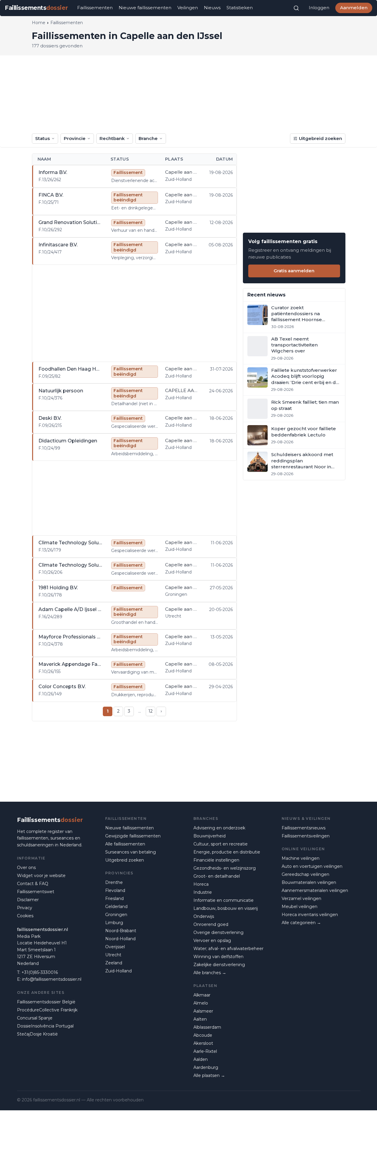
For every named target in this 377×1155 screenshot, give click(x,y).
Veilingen (187, 7)
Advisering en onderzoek (219, 828)
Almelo (200, 1003)
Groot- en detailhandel (216, 876)
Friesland (114, 898)
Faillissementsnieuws (303, 828)
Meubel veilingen (299, 906)
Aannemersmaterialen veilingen (315, 890)
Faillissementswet (35, 891)
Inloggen (319, 7)
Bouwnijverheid (209, 836)
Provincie (75, 138)
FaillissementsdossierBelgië (46, 1002)
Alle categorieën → (301, 922)
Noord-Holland (120, 938)
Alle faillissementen (125, 844)
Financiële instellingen (216, 860)
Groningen (116, 914)
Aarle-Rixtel (205, 1051)
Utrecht (113, 954)
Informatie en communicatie (223, 900)
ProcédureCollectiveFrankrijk (47, 1010)
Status (42, 138)
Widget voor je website (41, 875)
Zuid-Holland (118, 971)
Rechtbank (112, 138)
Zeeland (113, 963)
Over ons (26, 867)
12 (150, 711)
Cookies (25, 915)
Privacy (24, 907)
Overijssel (115, 946)
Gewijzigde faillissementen (133, 836)
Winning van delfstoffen (218, 956)
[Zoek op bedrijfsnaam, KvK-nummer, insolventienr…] (296, 8)
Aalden (200, 1059)
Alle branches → (209, 972)
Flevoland (115, 890)
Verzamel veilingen (301, 898)
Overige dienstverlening (218, 932)
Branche (148, 138)
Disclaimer (28, 899)
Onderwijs (203, 916)
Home (38, 22)
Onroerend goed (210, 924)
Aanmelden (353, 7)
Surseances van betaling (130, 852)
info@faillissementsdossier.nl (51, 979)
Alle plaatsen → (209, 1075)
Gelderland (116, 906)
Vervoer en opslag (212, 940)
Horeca (201, 884)
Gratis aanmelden (294, 270)
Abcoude (202, 1035)
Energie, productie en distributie (226, 852)
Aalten (200, 1019)
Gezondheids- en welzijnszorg (224, 868)
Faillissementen (95, 7)
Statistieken (239, 7)
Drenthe (114, 882)
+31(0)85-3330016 (39, 972)
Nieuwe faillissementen (145, 7)
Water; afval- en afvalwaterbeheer (228, 948)
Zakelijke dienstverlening (219, 964)
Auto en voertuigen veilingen (312, 866)
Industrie (202, 892)
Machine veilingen (300, 858)
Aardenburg (205, 1067)
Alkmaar (201, 995)
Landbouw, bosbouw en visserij (225, 908)
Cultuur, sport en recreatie (220, 844)
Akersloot (203, 1043)
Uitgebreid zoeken (320, 138)
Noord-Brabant (120, 930)
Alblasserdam (207, 1027)
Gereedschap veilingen (305, 874)
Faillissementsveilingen (306, 836)
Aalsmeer (203, 1011)
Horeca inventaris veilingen (310, 914)
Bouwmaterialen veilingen (309, 882)
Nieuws (212, 7)
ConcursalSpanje (34, 1018)
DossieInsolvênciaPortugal (45, 1026)
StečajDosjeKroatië (37, 1034)
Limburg (114, 922)
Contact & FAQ (32, 883)
